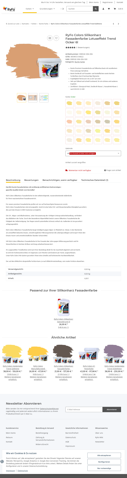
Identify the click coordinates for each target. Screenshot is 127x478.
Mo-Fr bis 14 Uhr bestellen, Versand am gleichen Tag (63, 2)
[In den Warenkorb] (8, 32)
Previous (6, 363)
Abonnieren (112, 409)
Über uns (99, 433)
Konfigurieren (104, 462)
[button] (103, 8)
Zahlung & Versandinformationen (45, 438)
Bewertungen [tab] (31, 180)
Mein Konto (94, 2)
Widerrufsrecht (42, 444)
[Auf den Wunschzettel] (56, 38)
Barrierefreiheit (71, 433)
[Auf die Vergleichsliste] (50, 38)
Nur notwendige (104, 468)
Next (121, 363)
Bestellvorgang (42, 433)
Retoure (9, 437)
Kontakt (120, 2)
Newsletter (99, 442)
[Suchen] (96, 8)
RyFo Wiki (99, 437)
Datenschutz (23, 471)
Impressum (10, 471)
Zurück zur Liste (13, 24)
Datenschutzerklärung (49, 408)
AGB (67, 442)
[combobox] (93, 153)
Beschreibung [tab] (13, 180)
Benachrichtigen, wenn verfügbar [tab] (60, 180)
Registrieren (108, 2)
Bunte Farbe (80, 62)
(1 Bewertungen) (83, 47)
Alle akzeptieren (104, 455)
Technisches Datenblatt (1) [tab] (94, 180)
